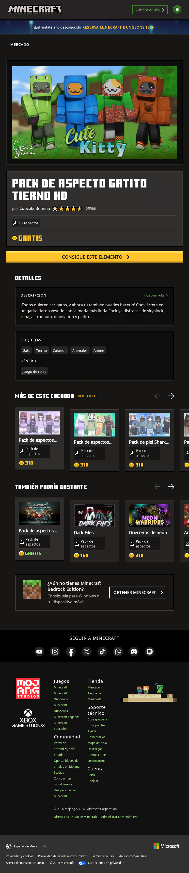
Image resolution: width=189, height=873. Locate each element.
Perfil (91, 775)
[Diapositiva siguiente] (171, 396)
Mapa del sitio (97, 743)
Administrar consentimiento (120, 817)
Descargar (95, 749)
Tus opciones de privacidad (105, 863)
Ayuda (92, 731)
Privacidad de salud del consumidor (62, 856)
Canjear (93, 781)
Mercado (19, 44)
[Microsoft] (166, 846)
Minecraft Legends (66, 717)
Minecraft (60, 687)
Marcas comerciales (132, 856)
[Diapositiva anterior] (157, 396)
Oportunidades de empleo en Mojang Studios (66, 767)
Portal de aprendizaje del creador (64, 749)
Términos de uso (102, 856)
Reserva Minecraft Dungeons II (115, 27)
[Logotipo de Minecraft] (34, 10)
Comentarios (96, 737)
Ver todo (86, 396)
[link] (39, 651)
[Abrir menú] (177, 10)
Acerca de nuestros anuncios (25, 863)
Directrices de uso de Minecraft (75, 817)
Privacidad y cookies (19, 856)
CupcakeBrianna (34, 208)
